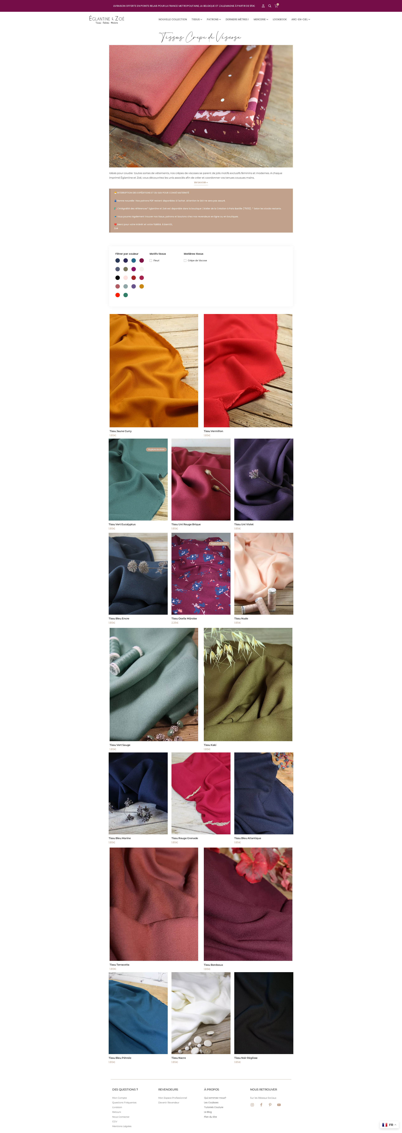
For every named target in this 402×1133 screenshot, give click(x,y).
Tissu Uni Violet (244, 524)
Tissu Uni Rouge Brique (186, 524)
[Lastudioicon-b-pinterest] (270, 1105)
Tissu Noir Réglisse (246, 1057)
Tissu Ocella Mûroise (184, 618)
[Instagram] (252, 1105)
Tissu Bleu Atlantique (247, 838)
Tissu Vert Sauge (120, 745)
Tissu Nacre (178, 1057)
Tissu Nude (241, 618)
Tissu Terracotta (119, 964)
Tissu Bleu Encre (119, 618)
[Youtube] (279, 1105)
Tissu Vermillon (213, 431)
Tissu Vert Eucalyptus (122, 524)
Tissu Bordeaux (213, 964)
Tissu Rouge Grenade (184, 838)
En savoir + (201, 182)
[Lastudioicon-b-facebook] (261, 1105)
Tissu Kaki (210, 745)
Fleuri (156, 260)
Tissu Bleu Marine (120, 838)
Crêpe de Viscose (197, 260)
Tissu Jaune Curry (121, 431)
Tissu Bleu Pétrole (120, 1057)
